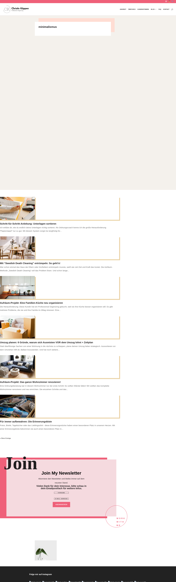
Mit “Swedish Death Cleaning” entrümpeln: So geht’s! (30, 263)
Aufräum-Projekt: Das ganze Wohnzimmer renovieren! (30, 382)
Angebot (123, 9)
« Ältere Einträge (5, 438)
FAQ (159, 9)
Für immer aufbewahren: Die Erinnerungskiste (26, 421)
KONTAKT (166, 9)
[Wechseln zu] (169, 2)
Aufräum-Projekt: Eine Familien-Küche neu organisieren (31, 303)
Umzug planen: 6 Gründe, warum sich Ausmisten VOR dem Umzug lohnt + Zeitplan (46, 342)
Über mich (131, 9)
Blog (153, 9)
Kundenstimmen (143, 9)
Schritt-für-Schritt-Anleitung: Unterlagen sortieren (28, 223)
